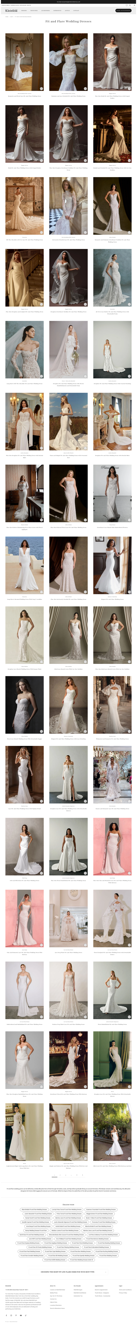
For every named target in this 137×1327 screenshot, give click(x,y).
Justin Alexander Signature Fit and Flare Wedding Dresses (70, 1222)
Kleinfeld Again (15, 5)
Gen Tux (29, 5)
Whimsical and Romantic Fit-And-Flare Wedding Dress (112, 739)
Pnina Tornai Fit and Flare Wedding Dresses (69, 1214)
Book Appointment (123, 10)
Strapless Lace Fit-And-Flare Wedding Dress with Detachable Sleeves (68, 810)
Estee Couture (112, 1163)
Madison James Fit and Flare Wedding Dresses (65, 1230)
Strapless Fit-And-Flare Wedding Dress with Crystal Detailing (112, 383)
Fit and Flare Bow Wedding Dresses (80, 1251)
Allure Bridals (112, 237)
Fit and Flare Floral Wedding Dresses (82, 1243)
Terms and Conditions (125, 1290)
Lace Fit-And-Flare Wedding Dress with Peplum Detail (24, 808)
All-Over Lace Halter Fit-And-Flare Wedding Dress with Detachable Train (112, 313)
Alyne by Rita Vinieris (68, 453)
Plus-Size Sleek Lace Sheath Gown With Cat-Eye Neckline (112, 669)
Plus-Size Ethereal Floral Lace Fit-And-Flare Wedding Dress (68, 527)
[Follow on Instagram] (11, 1315)
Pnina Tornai (112, 524)
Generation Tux (78, 1296)
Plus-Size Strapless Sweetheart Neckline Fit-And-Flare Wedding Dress (68, 169)
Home (6, 16)
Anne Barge (112, 878)
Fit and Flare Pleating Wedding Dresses (68, 1247)
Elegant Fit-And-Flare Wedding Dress (112, 599)
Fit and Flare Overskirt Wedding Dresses (32, 1255)
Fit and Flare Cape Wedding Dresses (55, 1251)
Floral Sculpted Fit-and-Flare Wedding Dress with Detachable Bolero (112, 953)
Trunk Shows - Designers (102, 1293)
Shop (11, 16)
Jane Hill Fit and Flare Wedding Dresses (40, 1239)
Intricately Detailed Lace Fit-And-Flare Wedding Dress (68, 240)
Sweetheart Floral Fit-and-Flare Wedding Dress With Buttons (68, 1094)
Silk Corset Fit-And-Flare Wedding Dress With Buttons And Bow (112, 1166)
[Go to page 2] (82, 1175)
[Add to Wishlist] (41, 88)
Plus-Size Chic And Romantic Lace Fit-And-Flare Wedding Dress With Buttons (112, 881)
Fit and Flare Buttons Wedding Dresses (97, 1239)
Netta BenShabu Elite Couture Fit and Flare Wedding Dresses (66, 1235)
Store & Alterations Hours (57, 1308)
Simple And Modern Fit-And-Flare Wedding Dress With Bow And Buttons (68, 1167)
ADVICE (67, 10)
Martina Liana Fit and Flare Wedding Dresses (68, 1218)
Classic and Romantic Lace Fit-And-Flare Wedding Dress (112, 808)
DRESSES (24, 10)
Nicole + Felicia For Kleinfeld (68, 381)
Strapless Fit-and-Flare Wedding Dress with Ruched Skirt (112, 455)
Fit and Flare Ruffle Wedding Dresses (54, 1260)
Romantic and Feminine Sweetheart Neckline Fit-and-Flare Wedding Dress (112, 241)
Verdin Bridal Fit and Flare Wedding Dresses (67, 1226)
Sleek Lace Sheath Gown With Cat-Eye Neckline (68, 669)
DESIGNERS (34, 10)
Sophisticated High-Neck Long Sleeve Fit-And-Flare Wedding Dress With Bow (24, 1167)
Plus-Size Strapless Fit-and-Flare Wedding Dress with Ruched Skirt (24, 456)
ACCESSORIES (45, 10)
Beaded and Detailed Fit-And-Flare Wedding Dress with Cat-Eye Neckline (112, 169)
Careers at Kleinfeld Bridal (57, 1290)
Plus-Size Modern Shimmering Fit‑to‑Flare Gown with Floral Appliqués (25, 528)
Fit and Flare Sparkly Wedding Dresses (84, 1255)
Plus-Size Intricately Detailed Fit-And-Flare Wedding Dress (68, 599)
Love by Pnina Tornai (68, 949)
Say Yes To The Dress (56, 1296)
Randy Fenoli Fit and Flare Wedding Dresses (37, 1218)
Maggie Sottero (112, 93)
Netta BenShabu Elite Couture (24, 93)
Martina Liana (112, 736)
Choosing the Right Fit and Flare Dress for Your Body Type (67, 1272)
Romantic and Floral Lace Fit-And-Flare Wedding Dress (24, 96)
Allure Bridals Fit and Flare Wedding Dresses (34, 1209)
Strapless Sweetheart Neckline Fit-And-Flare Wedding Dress (68, 312)
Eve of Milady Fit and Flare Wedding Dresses (68, 1239)
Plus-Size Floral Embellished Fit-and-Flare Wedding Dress (68, 880)
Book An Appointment (101, 1290)
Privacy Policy (123, 1293)
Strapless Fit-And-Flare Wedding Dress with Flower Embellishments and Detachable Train (68, 384)
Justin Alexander (112, 381)
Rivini (112, 1091)
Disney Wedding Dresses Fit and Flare (36, 1230)
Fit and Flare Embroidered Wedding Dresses (96, 1247)
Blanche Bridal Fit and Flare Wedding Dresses (98, 1226)
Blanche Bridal (24, 524)
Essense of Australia (112, 596)
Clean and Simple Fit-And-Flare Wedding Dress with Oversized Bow (68, 456)
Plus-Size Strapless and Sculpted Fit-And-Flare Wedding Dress (24, 312)
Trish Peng (24, 878)
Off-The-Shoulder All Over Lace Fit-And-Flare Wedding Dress (24, 240)
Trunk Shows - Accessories (102, 1296)
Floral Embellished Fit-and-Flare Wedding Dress (112, 1024)
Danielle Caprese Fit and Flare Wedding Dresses (35, 1222)
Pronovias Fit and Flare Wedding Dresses (103, 1222)
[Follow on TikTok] (26, 1315)
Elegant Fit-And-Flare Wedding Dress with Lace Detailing (68, 739)
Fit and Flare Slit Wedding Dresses (58, 1255)
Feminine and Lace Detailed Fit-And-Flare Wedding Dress (68, 96)
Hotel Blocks (23, 5)
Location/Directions (56, 1305)
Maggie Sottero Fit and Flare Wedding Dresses (99, 1214)
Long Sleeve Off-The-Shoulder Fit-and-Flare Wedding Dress (24, 383)
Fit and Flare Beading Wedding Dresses (109, 1243)
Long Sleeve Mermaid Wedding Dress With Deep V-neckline (24, 599)
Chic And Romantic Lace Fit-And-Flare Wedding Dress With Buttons (24, 953)
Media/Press (53, 1293)
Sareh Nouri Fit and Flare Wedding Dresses (32, 1235)
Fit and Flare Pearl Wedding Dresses (29, 1251)
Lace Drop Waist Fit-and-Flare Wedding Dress (68, 952)
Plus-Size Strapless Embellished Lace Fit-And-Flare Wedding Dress (25, 1095)
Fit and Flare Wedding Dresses (23, 16)
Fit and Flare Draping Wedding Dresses (28, 1243)
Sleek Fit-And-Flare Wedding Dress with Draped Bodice (24, 168)
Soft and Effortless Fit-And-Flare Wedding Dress (24, 880)
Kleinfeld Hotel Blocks (80, 1293)
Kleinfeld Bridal (6, 5)
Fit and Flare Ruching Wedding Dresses (107, 1251)
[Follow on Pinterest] (16, 1315)
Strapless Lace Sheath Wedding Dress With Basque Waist (24, 669)
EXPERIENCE (57, 10)
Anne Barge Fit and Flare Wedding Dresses (38, 1226)
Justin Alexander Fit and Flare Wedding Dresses (38, 1214)
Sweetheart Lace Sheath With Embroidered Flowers (112, 527)
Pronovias (24, 237)
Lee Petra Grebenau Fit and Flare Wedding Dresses (103, 1235)
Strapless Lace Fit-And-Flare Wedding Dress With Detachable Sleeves (112, 1095)
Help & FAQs (53, 1302)
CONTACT (76, 10)
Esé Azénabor (112, 806)
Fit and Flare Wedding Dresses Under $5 (81, 1260)
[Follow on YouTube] (21, 1315)
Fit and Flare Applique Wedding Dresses (55, 1243)
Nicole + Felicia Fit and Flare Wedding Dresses (99, 1218)
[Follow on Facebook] (6, 1315)
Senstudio (112, 309)
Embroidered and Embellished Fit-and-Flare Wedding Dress (24, 1024)
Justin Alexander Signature (68, 806)
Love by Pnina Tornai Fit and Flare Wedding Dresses (66, 1209)
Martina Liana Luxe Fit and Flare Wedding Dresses (97, 1230)
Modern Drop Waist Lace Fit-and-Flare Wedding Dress (68, 1024)
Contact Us (53, 1299)
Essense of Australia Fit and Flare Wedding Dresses (101, 1209)
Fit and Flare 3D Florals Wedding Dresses (40, 1247)
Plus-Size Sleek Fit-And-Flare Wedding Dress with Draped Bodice (112, 97)
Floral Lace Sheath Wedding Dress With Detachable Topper (24, 739)
